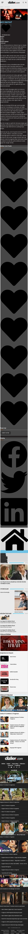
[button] (14, 454)
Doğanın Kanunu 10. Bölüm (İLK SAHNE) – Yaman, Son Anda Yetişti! (18, 741)
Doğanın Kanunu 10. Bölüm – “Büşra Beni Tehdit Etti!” (17, 733)
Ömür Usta (13, 687)
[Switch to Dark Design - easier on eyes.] (23, 2)
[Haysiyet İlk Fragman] (4, 750)
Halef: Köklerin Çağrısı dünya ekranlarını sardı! (11, 915)
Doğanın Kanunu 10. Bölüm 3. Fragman (10, 869)
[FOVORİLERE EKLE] (5, 25)
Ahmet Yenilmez (19, 612)
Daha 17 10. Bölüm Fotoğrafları (8, 811)
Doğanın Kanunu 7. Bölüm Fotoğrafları (10, 821)
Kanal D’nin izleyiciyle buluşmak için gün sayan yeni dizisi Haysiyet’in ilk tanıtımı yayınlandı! (14, 919)
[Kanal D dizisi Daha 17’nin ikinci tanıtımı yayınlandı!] (14, 898)
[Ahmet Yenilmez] (21, 600)
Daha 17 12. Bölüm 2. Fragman (9, 714)
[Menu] (2, 2)
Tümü (26, 563)
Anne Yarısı (13, 656)
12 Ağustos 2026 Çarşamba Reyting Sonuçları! (11, 921)
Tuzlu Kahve (13, 664)
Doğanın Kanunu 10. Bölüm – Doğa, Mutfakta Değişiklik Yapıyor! (17, 726)
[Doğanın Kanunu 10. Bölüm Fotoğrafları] (14, 794)
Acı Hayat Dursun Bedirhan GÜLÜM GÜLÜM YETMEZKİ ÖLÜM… (13, 582)
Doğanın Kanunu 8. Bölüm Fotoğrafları (10, 814)
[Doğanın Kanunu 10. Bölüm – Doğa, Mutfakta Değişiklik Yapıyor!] (4, 727)
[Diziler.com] (14, 2)
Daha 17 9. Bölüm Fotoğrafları (8, 818)
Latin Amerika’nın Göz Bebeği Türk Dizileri (10, 889)
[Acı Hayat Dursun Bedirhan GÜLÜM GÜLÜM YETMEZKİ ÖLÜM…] (14, 572)
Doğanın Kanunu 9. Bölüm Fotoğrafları (10, 808)
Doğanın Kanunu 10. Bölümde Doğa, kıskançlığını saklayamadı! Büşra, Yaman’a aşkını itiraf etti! (12, 925)
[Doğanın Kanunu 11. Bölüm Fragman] (4, 719)
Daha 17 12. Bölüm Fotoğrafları (7, 785)
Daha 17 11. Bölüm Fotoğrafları (8, 805)
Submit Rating (5, 432)
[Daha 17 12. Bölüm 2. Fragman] (14, 704)
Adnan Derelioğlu (4, 592)
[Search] (26, 2)
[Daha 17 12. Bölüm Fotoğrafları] (14, 777)
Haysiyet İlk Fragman (15, 747)
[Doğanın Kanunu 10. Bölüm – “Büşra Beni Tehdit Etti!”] (4, 734)
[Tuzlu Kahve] (4, 666)
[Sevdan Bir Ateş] (4, 681)
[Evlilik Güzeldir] (4, 674)
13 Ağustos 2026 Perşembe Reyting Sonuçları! (11, 912)
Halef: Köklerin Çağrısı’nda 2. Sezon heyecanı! (11, 909)
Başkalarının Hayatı (6, 653)
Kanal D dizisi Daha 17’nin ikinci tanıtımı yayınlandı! (12, 906)
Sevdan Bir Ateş (14, 679)
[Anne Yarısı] (4, 658)
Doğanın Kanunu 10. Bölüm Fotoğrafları (9, 802)
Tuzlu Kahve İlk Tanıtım (6, 873)
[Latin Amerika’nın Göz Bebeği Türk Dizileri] (14, 881)
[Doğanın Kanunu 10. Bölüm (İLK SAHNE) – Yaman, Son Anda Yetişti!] (4, 742)
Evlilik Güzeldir (14, 672)
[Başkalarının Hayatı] (14, 643)
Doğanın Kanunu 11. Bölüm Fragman (8, 854)
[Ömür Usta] (4, 689)
